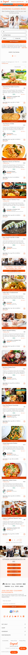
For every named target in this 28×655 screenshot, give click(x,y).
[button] (1, 1)
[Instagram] (4, 616)
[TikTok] (10, 616)
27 (18, 540)
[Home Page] (6, 2)
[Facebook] (7, 616)
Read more (24, 47)
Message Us (13, 1)
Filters (15, 652)
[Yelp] (13, 616)
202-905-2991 (21, 1)
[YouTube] (15, 616)
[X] (21, 616)
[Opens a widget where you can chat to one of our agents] (23, 648)
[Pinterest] (18, 616)
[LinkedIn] (23, 616)
